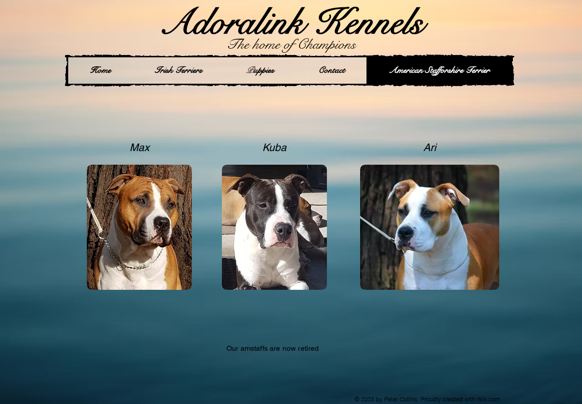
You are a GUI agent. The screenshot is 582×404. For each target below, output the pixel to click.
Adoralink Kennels (291, 22)
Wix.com (488, 399)
